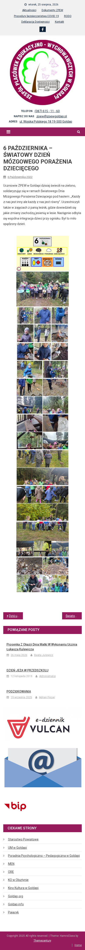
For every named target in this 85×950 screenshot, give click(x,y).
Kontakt (59, 21)
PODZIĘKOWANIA (19, 691)
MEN (11, 863)
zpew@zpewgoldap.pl (51, 116)
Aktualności (29, 10)
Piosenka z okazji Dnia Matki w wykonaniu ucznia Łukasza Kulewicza (42, 647)
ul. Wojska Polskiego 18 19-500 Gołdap (46, 121)
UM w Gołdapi (17, 847)
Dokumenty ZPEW (52, 10)
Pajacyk (13, 912)
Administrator (47, 676)
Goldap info (16, 904)
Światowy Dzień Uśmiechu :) (74, 616)
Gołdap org (15, 896)
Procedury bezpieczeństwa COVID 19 (36, 16)
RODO (67, 16)
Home (78, 945)
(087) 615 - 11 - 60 (47, 111)
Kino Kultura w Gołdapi (23, 888)
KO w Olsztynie (18, 880)
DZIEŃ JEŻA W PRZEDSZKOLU (27, 670)
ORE (11, 872)
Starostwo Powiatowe (23, 839)
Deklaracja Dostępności (35, 21)
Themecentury (42, 940)
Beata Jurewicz (43, 655)
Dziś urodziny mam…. (16, 616)
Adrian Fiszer (47, 697)
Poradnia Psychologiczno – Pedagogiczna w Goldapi (44, 855)
